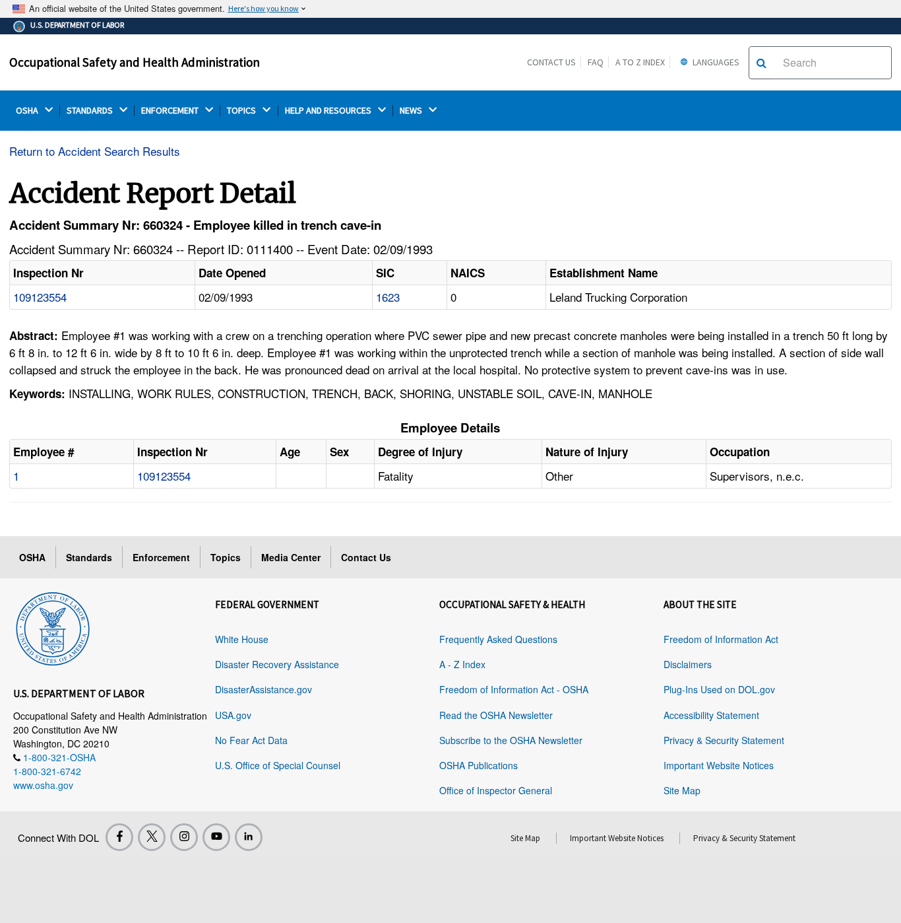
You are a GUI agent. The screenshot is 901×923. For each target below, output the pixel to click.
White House (241, 639)
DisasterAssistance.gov (263, 689)
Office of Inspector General (495, 790)
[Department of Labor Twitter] (152, 837)
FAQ (596, 62)
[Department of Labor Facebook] (119, 837)
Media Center (291, 557)
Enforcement (161, 557)
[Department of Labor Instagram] (184, 837)
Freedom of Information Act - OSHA (513, 689)
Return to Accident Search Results (94, 151)
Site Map (682, 790)
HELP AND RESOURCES (329, 110)
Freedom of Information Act (721, 639)
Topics (225, 557)
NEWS (412, 110)
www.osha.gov (43, 785)
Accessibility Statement (711, 715)
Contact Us (551, 62)
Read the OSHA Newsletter (496, 715)
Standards (89, 557)
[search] (761, 63)
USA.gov (233, 715)
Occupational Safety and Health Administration (134, 62)
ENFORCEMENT (171, 110)
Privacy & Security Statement (724, 740)
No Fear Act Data (251, 740)
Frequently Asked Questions (498, 639)
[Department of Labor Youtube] (216, 837)
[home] (52, 626)
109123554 (40, 297)
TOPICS (242, 110)
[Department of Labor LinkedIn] (249, 837)
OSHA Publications (478, 765)
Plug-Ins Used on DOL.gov (719, 689)
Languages (715, 62)
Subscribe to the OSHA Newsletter (510, 740)
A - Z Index (462, 664)
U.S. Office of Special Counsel (277, 765)
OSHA (28, 110)
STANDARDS (91, 110)
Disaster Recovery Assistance (277, 664)
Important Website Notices (719, 765)
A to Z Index (640, 62)
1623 (388, 297)
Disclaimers (688, 664)
